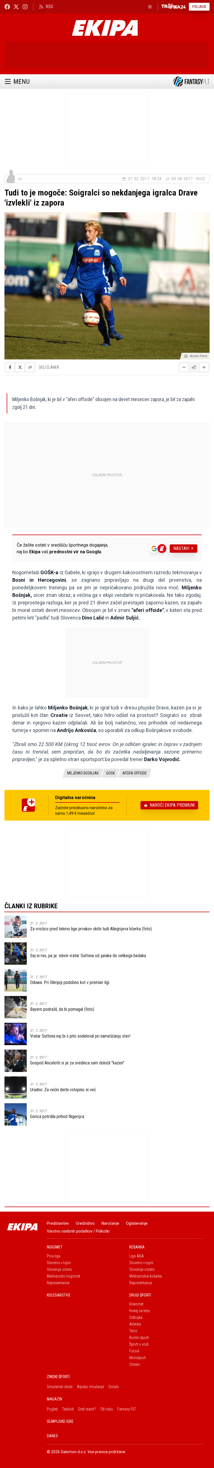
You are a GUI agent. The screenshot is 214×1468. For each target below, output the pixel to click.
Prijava (199, 6)
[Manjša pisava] (183, 367)
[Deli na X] (20, 367)
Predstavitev (58, 1223)
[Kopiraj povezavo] (30, 367)
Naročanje (110, 1223)
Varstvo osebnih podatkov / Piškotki (78, 1231)
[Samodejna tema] (149, 6)
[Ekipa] (105, 28)
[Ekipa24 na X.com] (16, 6)
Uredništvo (85, 1223)
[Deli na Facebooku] (10, 367)
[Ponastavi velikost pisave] (193, 367)
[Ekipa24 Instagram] (25, 6)
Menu (21, 81)
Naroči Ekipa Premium (172, 805)
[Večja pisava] (204, 367)
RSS (49, 6)
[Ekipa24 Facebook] (7, 6)
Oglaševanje (137, 1223)
